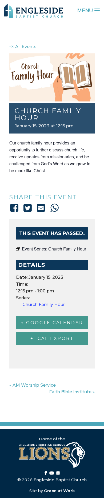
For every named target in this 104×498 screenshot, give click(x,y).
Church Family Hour (43, 304)
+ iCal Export (52, 338)
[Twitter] (27, 208)
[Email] (41, 208)
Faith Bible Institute (72, 391)
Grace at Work (59, 490)
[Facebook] (15, 208)
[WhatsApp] (54, 208)
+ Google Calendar (52, 322)
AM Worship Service (32, 385)
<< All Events (23, 46)
